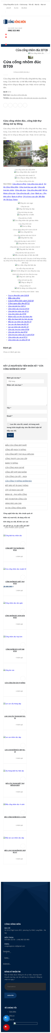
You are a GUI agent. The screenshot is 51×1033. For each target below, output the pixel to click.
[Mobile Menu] (4, 41)
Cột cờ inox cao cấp (14, 490)
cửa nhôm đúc (42, 98)
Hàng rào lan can (13, 503)
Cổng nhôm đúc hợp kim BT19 (18, 309)
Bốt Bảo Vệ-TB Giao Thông (16, 485)
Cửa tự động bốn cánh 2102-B (18, 295)
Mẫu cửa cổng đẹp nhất (16, 445)
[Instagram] (11, 14)
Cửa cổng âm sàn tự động (15, 683)
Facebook (5, 105)
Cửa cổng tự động (19, 184)
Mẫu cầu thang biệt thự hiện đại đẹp (20, 319)
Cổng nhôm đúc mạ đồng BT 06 (19, 340)
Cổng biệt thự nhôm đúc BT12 (18, 311)
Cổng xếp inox (20, 190)
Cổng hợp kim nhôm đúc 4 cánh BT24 (21, 335)
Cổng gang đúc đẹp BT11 (19, 304)
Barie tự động (17, 196)
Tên (9, 408)
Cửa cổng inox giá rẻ (35, 184)
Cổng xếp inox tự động (15, 449)
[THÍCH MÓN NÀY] (5, 112)
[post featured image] (15, 535)
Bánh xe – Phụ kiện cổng (16, 494)
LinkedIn (15, 105)
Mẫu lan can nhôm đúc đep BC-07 (19, 322)
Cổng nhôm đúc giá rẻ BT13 (17, 337)
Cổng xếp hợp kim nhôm (16, 472)
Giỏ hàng (24, 7)
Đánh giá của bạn (14, 378)
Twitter (10, 105)
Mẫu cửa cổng (14, 298)
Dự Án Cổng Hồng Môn (15, 508)
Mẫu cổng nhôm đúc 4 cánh (15, 817)
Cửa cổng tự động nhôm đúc (19, 95)
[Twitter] (8, 14)
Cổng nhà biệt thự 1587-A (17, 306)
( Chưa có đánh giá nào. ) (21, 72)
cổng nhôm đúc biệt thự (16, 98)
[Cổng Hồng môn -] (14, 21)
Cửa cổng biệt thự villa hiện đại (19, 454)
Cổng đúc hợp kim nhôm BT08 (18, 329)
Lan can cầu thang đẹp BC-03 (18, 324)
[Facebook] (4, 14)
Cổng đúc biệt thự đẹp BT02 (17, 332)
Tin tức (16, 7)
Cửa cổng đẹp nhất (34, 190)
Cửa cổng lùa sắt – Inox (25, 193)
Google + (20, 105)
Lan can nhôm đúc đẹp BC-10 (18, 327)
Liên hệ (8, 7)
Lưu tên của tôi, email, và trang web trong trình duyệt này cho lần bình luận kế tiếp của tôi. (24, 427)
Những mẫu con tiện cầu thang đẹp (20, 316)
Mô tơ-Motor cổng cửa (16, 499)
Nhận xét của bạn (14, 385)
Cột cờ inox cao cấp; (31, 196)
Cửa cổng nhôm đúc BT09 (17, 314)
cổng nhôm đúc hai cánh (31, 98)
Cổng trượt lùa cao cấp (28, 187)
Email (25, 105)
